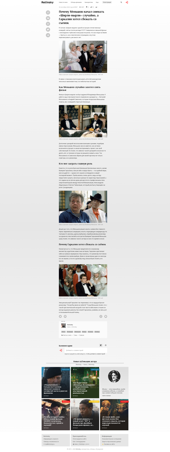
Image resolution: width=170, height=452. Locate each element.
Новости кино (63, 2)
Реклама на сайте (109, 444)
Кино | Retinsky (72, 326)
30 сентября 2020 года (66, 7)
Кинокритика (89, 2)
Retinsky (78, 449)
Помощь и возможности (51, 441)
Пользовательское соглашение (111, 439)
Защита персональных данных (111, 441)
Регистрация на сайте (79, 439)
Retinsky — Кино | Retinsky (85, 364)
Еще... (97, 2)
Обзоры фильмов (76, 2)
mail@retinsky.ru (49, 444)
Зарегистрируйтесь (71, 354)
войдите (82, 354)
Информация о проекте (51, 439)
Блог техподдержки (79, 441)
